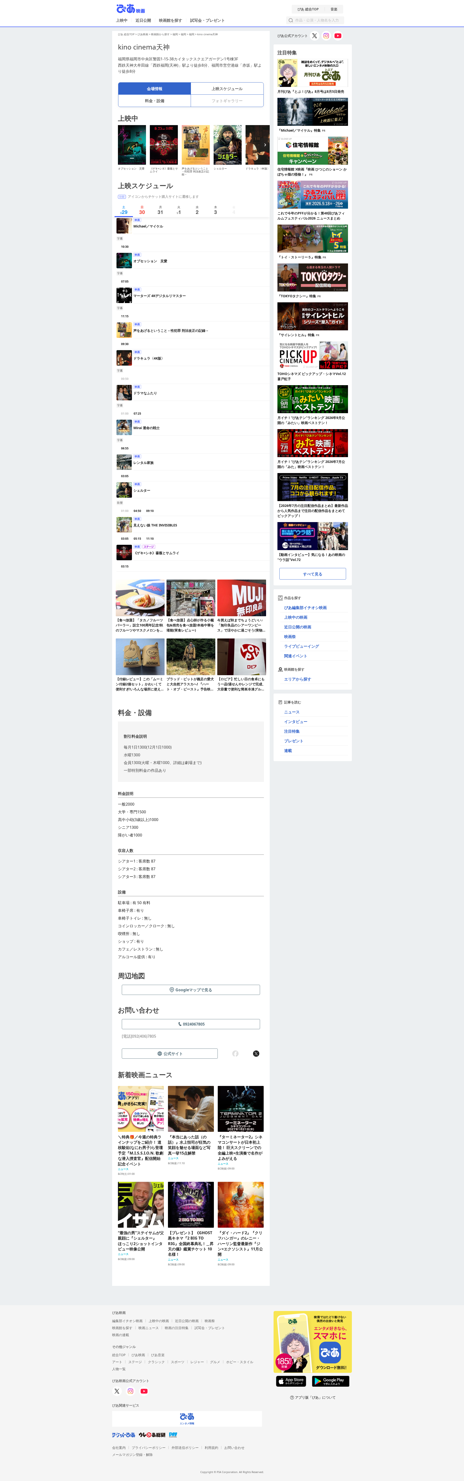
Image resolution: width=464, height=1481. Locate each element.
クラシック (156, 1362)
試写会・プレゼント (207, 20)
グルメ (215, 1362)
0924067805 (194, 1024)
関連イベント (295, 656)
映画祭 (290, 636)
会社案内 (119, 1447)
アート (117, 1362)
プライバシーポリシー (149, 1447)
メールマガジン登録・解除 (132, 1454)
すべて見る (312, 574)
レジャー (197, 1362)
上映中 (122, 20)
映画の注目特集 (176, 1327)
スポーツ (177, 1362)
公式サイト (173, 1053)
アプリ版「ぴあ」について (315, 1398)
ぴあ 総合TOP (308, 9)
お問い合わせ (234, 1447)
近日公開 (143, 20)
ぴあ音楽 (158, 1355)
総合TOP (118, 1355)
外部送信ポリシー (185, 1447)
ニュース (292, 712)
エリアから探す (297, 679)
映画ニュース (148, 1327)
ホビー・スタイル (239, 1362)
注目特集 (292, 731)
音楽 (334, 9)
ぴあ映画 (143, 34)
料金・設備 (154, 100)
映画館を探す (170, 20)
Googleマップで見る (193, 989)
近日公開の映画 (297, 627)
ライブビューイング (301, 646)
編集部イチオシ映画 (127, 1320)
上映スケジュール (227, 88)
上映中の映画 (295, 617)
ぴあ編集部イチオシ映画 (305, 607)
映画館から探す (160, 34)
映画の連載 (120, 1334)
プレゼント (294, 741)
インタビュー (295, 721)
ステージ (135, 1362)
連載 (288, 750)
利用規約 (211, 1447)
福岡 (175, 34)
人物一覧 (119, 1369)
